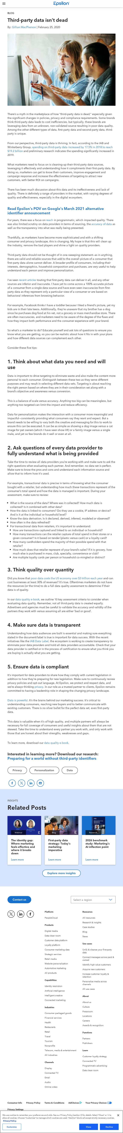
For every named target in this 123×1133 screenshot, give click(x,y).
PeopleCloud (51, 917)
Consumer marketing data (57, 949)
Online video (51, 1086)
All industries (51, 1054)
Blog (84, 931)
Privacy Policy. (10, 1120)
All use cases (88, 988)
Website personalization (56, 963)
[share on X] (11, 914)
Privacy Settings (15, 1109)
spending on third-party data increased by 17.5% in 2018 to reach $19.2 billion (60, 149)
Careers (86, 1020)
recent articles (27, 280)
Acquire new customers (93, 969)
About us (86, 1002)
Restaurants (50, 1026)
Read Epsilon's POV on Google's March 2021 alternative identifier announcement (56, 210)
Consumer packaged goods (58, 1013)
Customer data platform (56, 940)
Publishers (87, 1043)
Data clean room (53, 935)
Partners (86, 1038)
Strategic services (53, 954)
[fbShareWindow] (12, 783)
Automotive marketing (55, 968)
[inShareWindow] (30, 783)
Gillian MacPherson (24, 27)
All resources (88, 917)
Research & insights (91, 922)
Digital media (51, 930)
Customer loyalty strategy (94, 1056)
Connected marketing (55, 999)
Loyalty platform (52, 944)
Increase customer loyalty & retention (95, 975)
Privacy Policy (33, 1102)
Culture (86, 1006)
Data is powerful (18, 700)
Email (47, 1077)
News (85, 936)
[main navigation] (3, 3)
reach (49, 220)
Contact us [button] (19, 899)
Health (48, 1022)
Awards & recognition (93, 1025)
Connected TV (51, 1072)
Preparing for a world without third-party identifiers (52, 758)
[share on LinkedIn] (20, 914)
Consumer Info (15, 1102)
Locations (87, 1015)
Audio (48, 1082)
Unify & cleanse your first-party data (97, 951)
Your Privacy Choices (96, 1102)
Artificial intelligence (55, 990)
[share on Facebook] (30, 914)
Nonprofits (50, 1045)
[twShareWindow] (21, 783)
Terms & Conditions (54, 1102)
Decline (109, 1126)
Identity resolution (53, 985)
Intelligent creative (54, 995)
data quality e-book (27, 599)
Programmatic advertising (94, 1065)
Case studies (88, 926)
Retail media (51, 958)
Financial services (53, 1017)
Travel (48, 1036)
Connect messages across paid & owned (98, 958)
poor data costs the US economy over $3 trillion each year (67, 578)
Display (48, 1068)
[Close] (118, 1115)
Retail (47, 1031)
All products (51, 972)
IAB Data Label (39, 641)
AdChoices (73, 1102)
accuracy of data (102, 224)
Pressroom (87, 1011)
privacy (38, 687)
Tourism (48, 1040)
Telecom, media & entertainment (60, 1050)
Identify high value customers (96, 964)
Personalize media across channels (94, 983)
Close (88, 1126)
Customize (12, 1126)
